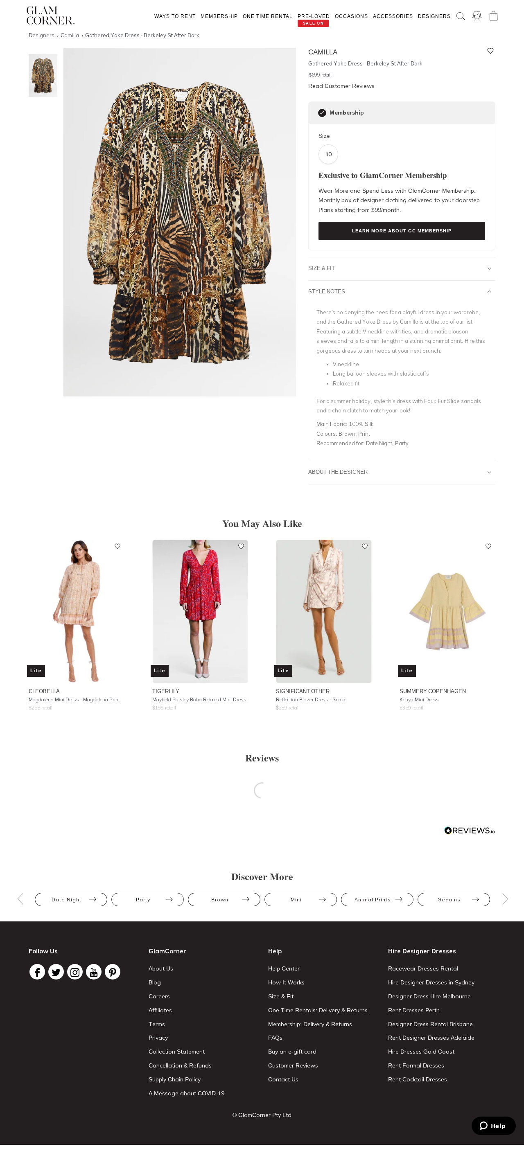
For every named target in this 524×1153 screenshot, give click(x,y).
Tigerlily (165, 691)
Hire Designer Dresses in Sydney (431, 982)
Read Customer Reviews (341, 86)
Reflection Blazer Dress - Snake (311, 699)
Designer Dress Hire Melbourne (429, 996)
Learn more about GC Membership (402, 231)
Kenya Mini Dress (419, 699)
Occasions (351, 16)
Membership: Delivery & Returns (310, 1024)
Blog (155, 982)
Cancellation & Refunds (180, 1065)
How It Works (286, 982)
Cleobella (44, 691)
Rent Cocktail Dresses (417, 1079)
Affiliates (160, 1010)
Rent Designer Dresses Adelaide (431, 1037)
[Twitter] (56, 972)
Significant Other (303, 691)
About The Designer (338, 471)
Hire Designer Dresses (422, 951)
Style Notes (326, 291)
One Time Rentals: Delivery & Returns (318, 1010)
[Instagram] (75, 972)
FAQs (275, 1037)
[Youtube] (94, 972)
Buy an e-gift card (292, 1051)
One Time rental (268, 16)
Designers (434, 16)
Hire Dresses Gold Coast (421, 1051)
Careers (159, 996)
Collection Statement (177, 1051)
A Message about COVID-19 (186, 1093)
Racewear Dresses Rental (423, 968)
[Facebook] (37, 972)
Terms (157, 1024)
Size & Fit (321, 268)
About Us (161, 968)
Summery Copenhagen (433, 691)
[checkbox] (322, 113)
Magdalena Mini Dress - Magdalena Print (74, 699)
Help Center (284, 968)
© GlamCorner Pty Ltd (262, 1115)
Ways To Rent (175, 16)
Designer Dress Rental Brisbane (430, 1024)
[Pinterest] (112, 972)
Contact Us (283, 1079)
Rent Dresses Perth (414, 1010)
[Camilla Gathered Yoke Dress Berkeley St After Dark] (41, 75)
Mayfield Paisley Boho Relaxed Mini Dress (199, 699)
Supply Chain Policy (175, 1079)
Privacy (158, 1037)
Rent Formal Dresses (416, 1065)
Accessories (393, 16)
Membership (219, 16)
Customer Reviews (293, 1065)
